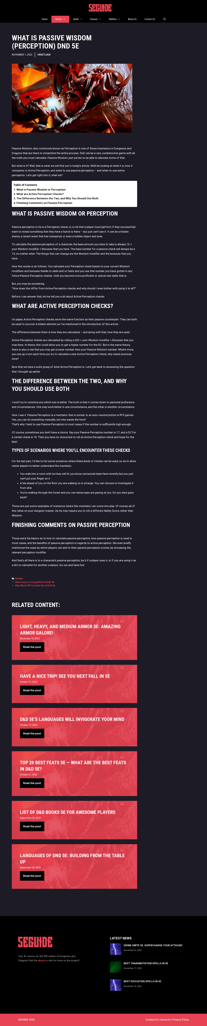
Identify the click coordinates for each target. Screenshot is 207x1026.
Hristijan (44, 54)
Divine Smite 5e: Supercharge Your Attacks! (153, 945)
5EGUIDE (100, 8)
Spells (76, 19)
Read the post (32, 647)
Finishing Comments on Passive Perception (44, 203)
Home (45, 19)
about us (43, 960)
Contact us (152, 1019)
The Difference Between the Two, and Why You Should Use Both (57, 198)
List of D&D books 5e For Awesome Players (67, 812)
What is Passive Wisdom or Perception (41, 189)
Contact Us (149, 19)
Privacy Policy (181, 1019)
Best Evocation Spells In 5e (142, 981)
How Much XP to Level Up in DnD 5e (35, 585)
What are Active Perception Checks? (40, 194)
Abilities (113, 19)
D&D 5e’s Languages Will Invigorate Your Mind (72, 719)
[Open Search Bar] (164, 19)
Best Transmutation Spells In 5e (146, 963)
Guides (58, 19)
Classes (94, 19)
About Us (132, 19)
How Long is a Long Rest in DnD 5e (34, 582)
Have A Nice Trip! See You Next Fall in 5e (65, 676)
